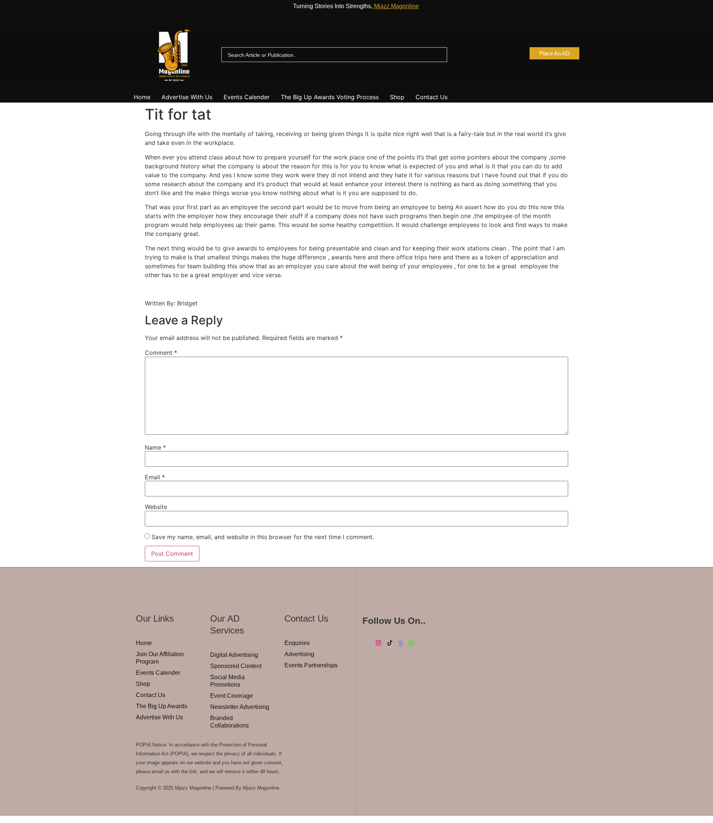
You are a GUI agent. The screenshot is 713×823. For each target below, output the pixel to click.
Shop (397, 97)
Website (156, 507)
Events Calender (247, 97)
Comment (161, 353)
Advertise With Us (187, 97)
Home (142, 97)
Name (155, 447)
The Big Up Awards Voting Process (330, 97)
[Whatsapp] (411, 643)
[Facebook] (400, 643)
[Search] (438, 54)
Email (155, 477)
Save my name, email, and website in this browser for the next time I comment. (263, 537)
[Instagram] (378, 643)
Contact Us (431, 97)
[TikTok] (390, 643)
